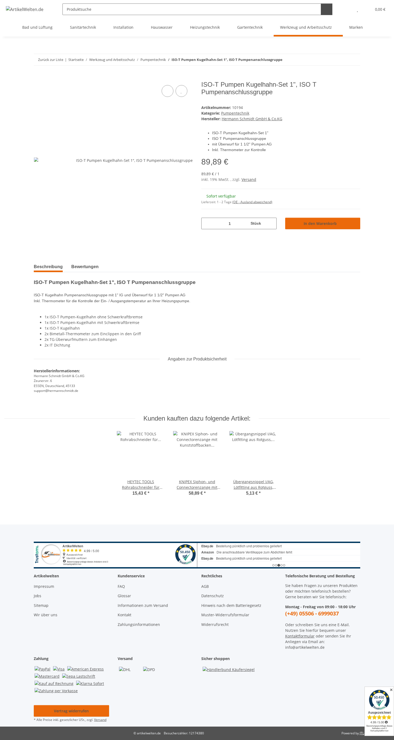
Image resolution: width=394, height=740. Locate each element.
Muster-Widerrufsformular (225, 614)
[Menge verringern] (207, 223)
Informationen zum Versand (143, 605)
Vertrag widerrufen (71, 710)
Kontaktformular (300, 636)
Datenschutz (212, 595)
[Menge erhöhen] (270, 223)
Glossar (124, 595)
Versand (248, 179)
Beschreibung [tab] (48, 266)
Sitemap (41, 605)
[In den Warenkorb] (38, 78)
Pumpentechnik (235, 113)
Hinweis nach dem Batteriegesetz (231, 605)
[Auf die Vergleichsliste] (167, 91)
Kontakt (124, 614)
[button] (346, 9)
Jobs (37, 595)
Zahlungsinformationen (139, 624)
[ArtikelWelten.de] (24, 9)
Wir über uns (45, 614)
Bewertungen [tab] (85, 266)
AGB (205, 586)
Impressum (44, 586)
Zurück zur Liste (50, 59)
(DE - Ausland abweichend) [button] (252, 202)
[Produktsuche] (326, 9)
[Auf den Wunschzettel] (181, 91)
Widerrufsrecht (215, 624)
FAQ (121, 586)
